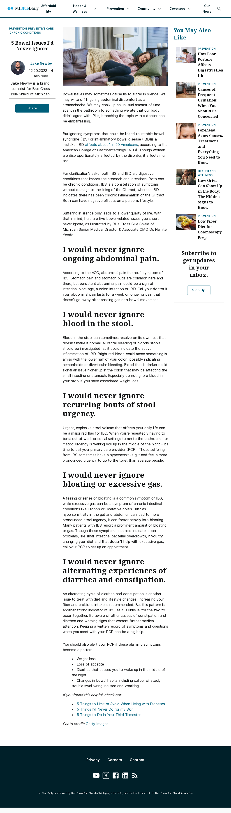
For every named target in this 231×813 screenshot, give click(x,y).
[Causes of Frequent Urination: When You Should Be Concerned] (186, 90)
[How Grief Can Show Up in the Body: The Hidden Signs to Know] (186, 177)
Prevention (115, 8)
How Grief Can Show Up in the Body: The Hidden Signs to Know (210, 194)
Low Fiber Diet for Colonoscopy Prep (210, 229)
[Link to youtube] (96, 776)
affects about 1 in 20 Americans (111, 144)
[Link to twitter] (106, 776)
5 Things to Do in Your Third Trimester (109, 714)
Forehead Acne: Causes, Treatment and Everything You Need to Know (210, 146)
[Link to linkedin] (125, 776)
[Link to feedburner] (135, 776)
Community (146, 8)
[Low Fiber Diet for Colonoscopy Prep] (186, 222)
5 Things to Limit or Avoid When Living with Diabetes (121, 704)
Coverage (177, 8)
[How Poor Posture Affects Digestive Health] (186, 55)
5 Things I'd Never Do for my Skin (105, 709)
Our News (207, 8)
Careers (114, 760)
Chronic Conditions (25, 32)
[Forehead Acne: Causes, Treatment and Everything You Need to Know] (186, 131)
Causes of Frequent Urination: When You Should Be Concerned (208, 103)
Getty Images (97, 723)
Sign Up (198, 290)
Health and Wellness (207, 173)
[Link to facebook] (116, 776)
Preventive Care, (41, 28)
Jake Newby (41, 63)
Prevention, (18, 28)
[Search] (219, 8)
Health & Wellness (80, 8)
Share (32, 108)
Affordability (48, 8)
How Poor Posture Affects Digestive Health (210, 64)
